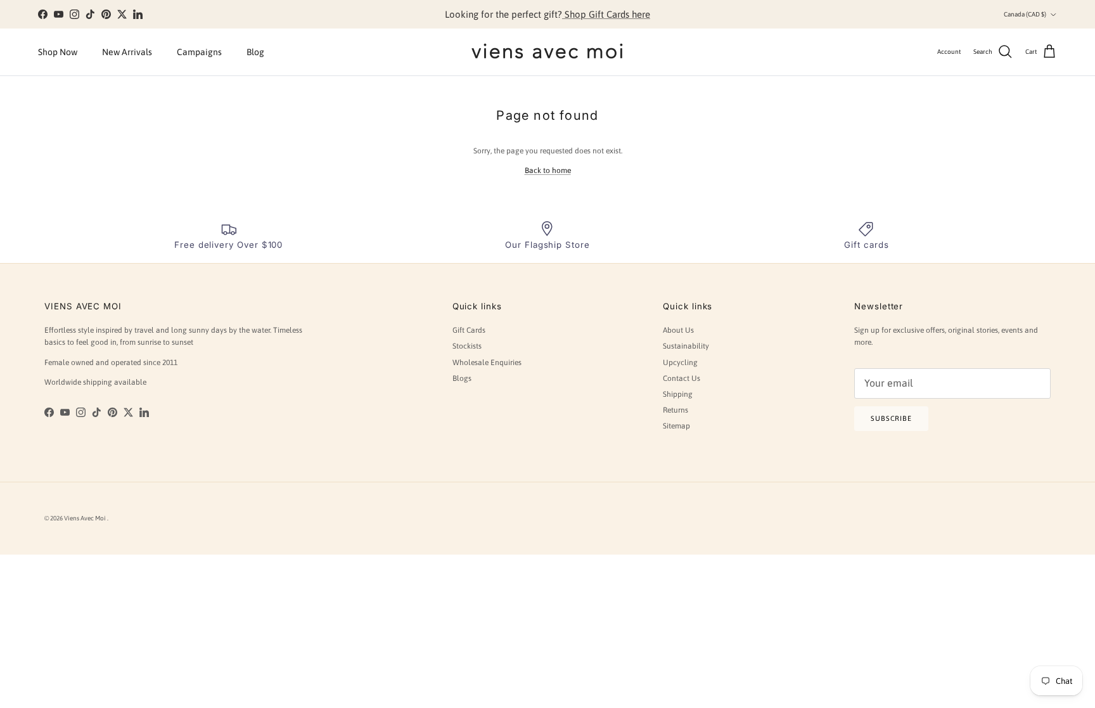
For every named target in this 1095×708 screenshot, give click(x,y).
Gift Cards (468, 330)
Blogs (461, 378)
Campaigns (199, 52)
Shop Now (57, 52)
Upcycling (680, 362)
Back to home (548, 170)
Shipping (678, 394)
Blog (255, 52)
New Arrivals (127, 52)
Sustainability (686, 346)
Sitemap (676, 426)
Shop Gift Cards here (606, 14)
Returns (675, 410)
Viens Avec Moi (85, 518)
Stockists (467, 346)
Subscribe (891, 418)
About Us (678, 330)
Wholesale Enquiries (487, 362)
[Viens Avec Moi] (547, 52)
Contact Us (681, 378)
